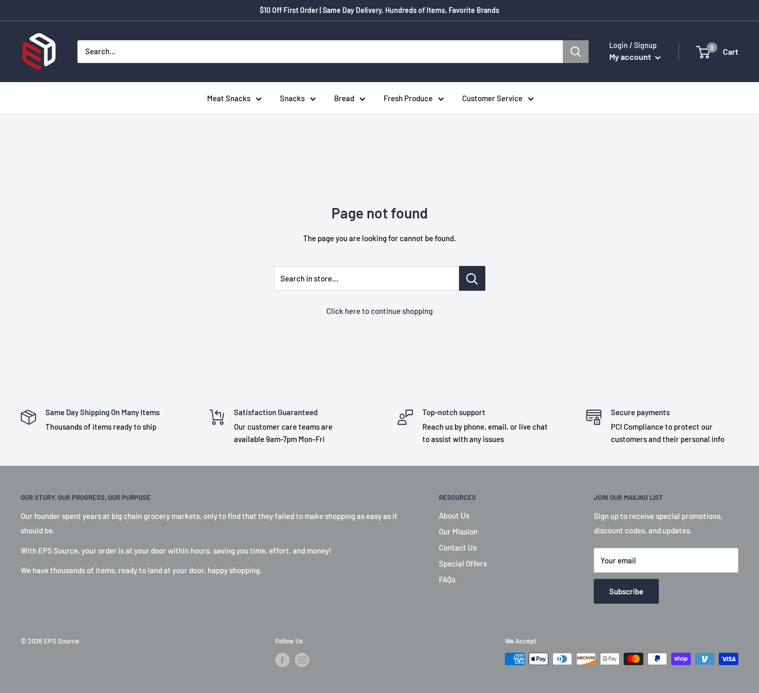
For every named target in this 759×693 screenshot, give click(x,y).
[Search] (576, 51)
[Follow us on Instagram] (302, 660)
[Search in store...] (472, 278)
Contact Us (458, 547)
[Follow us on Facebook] (282, 660)
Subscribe (626, 591)
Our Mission (458, 531)
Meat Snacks (228, 98)
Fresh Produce (408, 98)
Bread (344, 98)
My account (631, 56)
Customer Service (492, 98)
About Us (454, 515)
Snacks (292, 98)
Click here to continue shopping (379, 311)
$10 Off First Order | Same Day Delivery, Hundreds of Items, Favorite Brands (379, 10)
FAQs (447, 579)
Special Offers (463, 563)
